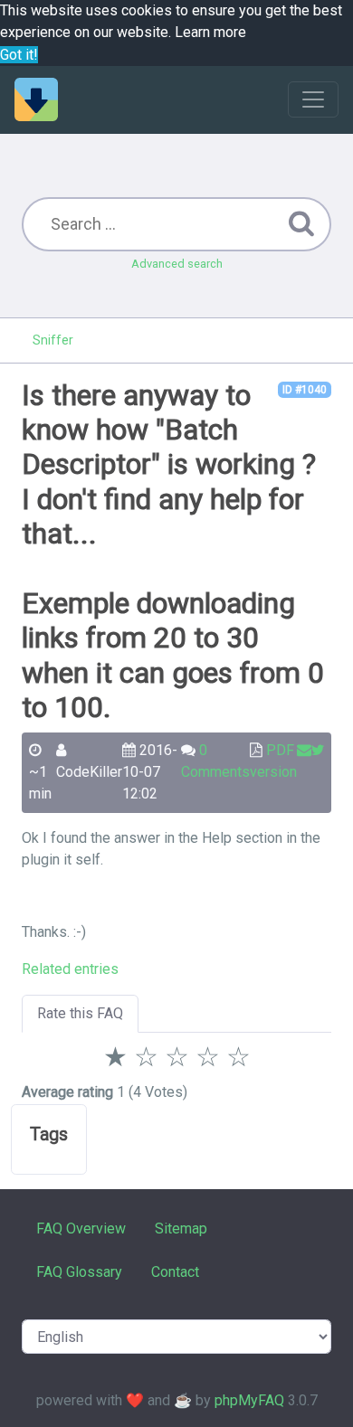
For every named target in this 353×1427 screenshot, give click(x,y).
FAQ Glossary (79, 1272)
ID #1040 (304, 389)
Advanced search (177, 263)
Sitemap (181, 1228)
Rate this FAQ (80, 1013)
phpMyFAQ (249, 1400)
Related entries (70, 969)
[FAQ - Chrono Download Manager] (36, 99)
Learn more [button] (210, 32)
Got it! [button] (19, 54)
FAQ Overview (81, 1228)
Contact (175, 1272)
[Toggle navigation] (313, 99)
